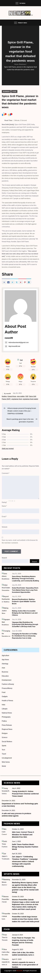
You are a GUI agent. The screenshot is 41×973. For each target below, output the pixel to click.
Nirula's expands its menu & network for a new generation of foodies (25, 964)
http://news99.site (14, 346)
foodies (4, 396)
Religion (5, 733)
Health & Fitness (7, 700)
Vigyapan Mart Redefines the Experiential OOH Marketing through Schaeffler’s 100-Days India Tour (25, 624)
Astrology (5, 663)
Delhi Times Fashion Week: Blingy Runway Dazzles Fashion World (25, 846)
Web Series (6, 762)
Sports (4, 745)
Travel (4, 754)
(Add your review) (8, 448)
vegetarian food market (30, 399)
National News (7, 713)
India (3, 704)
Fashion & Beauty (8, 684)
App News (5, 659)
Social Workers (7, 741)
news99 (9, 338)
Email (4, 516)
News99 (19, 970)
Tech (3, 750)
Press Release (7, 725)
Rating (4, 502)
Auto (3, 668)
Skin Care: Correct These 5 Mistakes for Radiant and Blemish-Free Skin (23, 834)
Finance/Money (7, 688)
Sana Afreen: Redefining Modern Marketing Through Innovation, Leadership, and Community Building (25, 579)
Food (14, 91)
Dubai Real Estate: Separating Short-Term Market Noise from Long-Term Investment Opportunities (25, 590)
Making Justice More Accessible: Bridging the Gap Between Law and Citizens (24, 613)
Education (5, 676)
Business (6, 91)
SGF (26, 396)
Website (4, 527)
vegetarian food (16, 399)
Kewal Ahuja (12, 396)
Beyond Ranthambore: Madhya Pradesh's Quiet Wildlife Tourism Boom (23, 601)
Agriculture (5, 655)
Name (4, 506)
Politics (4, 721)
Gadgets (5, 696)
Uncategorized (7, 758)
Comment (5, 473)
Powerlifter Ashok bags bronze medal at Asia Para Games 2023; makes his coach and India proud (25, 919)
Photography (6, 717)
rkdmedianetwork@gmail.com (18, 342)
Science (4, 737)
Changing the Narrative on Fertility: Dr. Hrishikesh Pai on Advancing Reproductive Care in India (24, 636)
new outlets (21, 396)
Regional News (7, 729)
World (4, 766)
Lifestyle (4, 709)
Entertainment (6, 680)
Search (4, 558)
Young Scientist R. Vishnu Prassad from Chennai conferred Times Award (25, 793)
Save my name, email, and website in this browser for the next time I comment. (20, 541)
